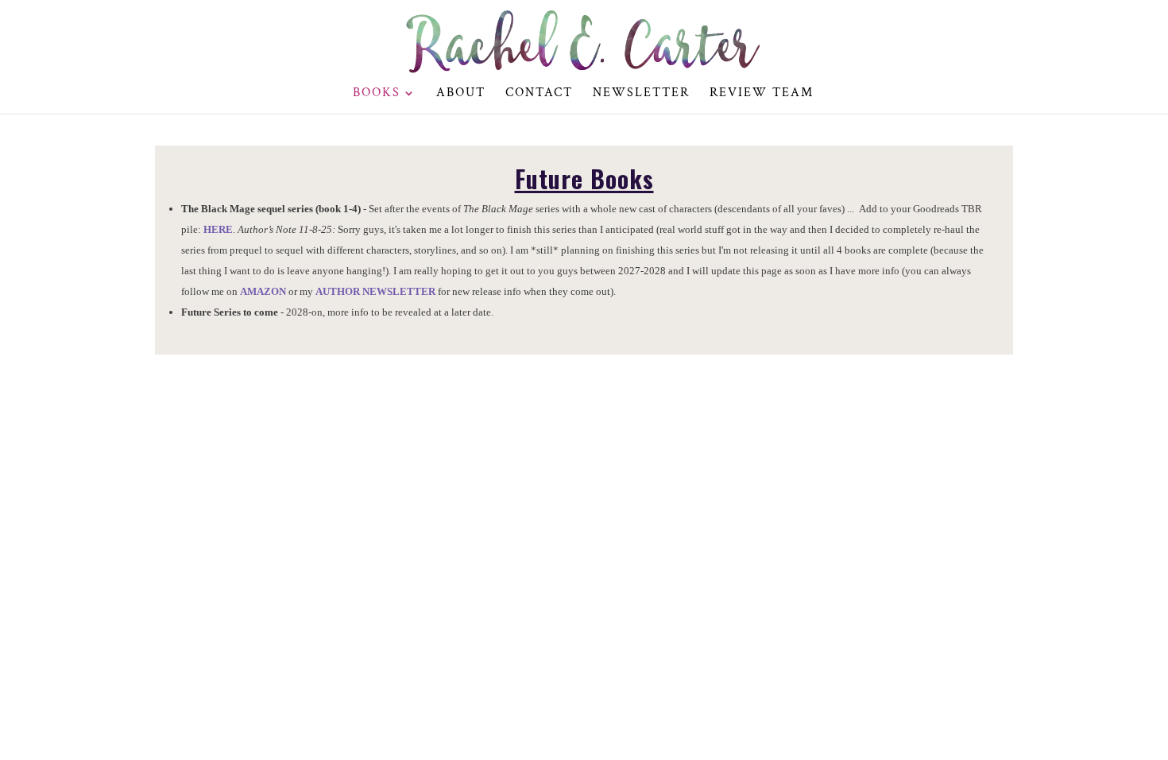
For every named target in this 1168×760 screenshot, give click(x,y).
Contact (539, 94)
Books (376, 94)
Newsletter (641, 94)
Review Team (762, 94)
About (460, 94)
